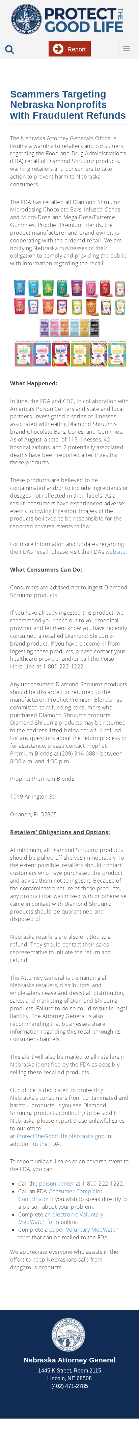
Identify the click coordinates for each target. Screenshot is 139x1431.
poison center (57, 1183)
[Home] (66, 19)
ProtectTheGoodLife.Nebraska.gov (60, 1136)
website (116, 551)
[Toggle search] (9, 49)
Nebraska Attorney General (70, 1360)
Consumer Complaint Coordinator (60, 1195)
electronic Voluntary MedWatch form (60, 1218)
